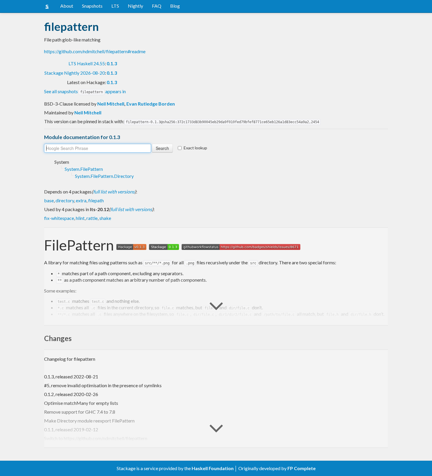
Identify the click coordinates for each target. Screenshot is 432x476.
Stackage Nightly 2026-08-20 (74, 73)
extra (81, 200)
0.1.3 (112, 63)
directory (65, 200)
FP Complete (301, 468)
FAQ (156, 6)
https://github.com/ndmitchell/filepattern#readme (94, 51)
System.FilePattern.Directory (104, 176)
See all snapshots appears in (85, 91)
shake (105, 218)
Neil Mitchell (110, 103)
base (49, 200)
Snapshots (92, 6)
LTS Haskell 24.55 (86, 63)
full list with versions (114, 191)
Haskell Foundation (213, 468)
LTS (115, 6)
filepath (96, 200)
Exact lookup (195, 147)
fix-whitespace (59, 218)
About (66, 6)
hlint (80, 218)
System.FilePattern (84, 169)
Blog (175, 6)
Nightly (135, 6)
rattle (92, 218)
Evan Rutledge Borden (150, 103)
